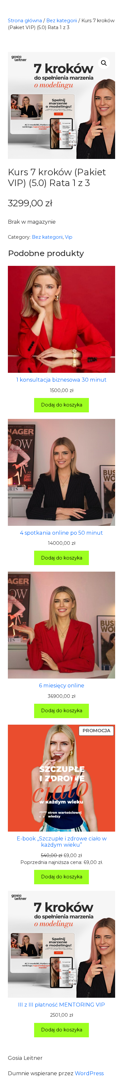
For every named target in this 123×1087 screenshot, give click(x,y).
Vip (68, 237)
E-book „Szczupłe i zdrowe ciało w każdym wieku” (62, 842)
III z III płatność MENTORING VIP (61, 1005)
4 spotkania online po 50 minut (61, 533)
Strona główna (25, 21)
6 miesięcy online (61, 685)
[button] (104, 63)
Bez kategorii (61, 21)
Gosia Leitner (25, 1058)
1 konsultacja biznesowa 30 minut (61, 380)
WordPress (89, 1073)
